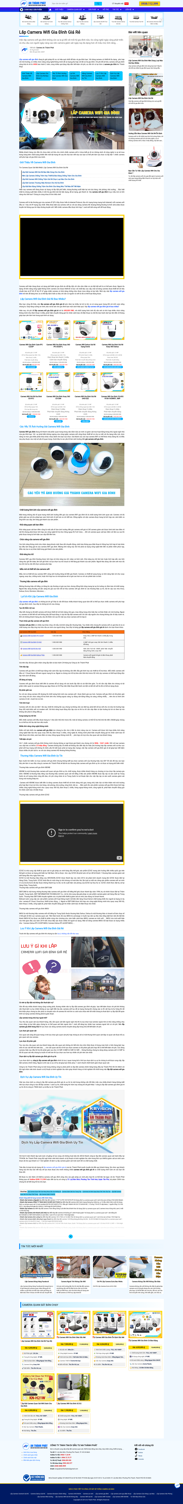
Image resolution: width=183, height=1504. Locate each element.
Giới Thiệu (59, 9)
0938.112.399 (149, 3)
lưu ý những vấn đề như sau (68, 934)
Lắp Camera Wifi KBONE (120, 1497)
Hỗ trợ (106, 9)
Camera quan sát (74, 9)
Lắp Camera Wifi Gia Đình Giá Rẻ (140, 98)
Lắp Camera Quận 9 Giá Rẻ (47, 1194)
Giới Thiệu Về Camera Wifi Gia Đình (27, 75)
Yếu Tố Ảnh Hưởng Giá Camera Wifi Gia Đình (59, 75)
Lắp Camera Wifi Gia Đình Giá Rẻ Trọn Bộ (36, 1341)
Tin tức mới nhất (32, 1246)
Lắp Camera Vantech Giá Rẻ (19, 1494)
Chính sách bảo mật (30, 1457)
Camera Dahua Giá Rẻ (38, 1494)
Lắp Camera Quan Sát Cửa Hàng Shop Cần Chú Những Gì (44, 1191)
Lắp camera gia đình (102, 1494)
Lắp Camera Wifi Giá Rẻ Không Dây (66, 1497)
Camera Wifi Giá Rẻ (86, 1497)
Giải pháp (92, 9)
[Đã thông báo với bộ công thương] (33, 1478)
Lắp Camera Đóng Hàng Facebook (37, 1282)
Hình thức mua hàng (30, 1452)
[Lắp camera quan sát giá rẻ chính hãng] (50, 10)
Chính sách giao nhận (30, 1455)
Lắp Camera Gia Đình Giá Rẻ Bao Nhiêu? (42, 75)
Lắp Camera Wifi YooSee (102, 1497)
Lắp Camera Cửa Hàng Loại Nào (144, 1494)
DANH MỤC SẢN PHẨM (33, 10)
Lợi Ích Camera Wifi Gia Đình (74, 75)
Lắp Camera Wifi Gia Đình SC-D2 (69, 1404)
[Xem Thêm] (71, 1235)
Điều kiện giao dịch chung (31, 1460)
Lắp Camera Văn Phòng (164, 1494)
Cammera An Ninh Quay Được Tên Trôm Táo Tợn (96, 1191)
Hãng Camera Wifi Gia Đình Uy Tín (87, 75)
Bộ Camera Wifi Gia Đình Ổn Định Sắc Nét (108, 1337)
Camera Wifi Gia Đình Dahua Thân (33, 655)
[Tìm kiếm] (98, 4)
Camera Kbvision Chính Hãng (56, 1494)
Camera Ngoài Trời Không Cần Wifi (73, 1282)
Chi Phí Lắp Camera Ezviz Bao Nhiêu (110, 1282)
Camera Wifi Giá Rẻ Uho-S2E (31, 649)
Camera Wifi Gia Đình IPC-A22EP (33, 636)
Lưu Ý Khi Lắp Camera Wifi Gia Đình (101, 75)
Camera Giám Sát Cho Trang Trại (71, 1191)
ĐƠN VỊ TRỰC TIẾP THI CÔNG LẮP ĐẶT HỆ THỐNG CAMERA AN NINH (91, 1489)
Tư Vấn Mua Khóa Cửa (137, 1497)
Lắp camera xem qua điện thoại (121, 1494)
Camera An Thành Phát (45, 48)
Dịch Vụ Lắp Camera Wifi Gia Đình (114, 75)
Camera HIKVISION (74, 1494)
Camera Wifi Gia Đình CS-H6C (32, 642)
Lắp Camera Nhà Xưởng (45, 1497)
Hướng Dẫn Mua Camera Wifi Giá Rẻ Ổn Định (145, 133)
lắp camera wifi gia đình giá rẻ (54, 1167)
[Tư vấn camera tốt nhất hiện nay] (162, 20)
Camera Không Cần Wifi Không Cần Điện (146, 1282)
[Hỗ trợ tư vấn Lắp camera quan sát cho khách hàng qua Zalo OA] (177, 1485)
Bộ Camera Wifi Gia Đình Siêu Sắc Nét (71, 1337)
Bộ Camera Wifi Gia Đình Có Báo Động (143, 1341)
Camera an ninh (88, 1494)
